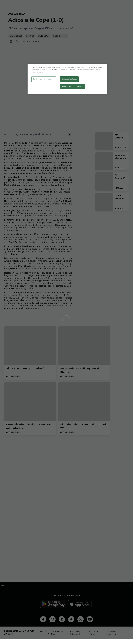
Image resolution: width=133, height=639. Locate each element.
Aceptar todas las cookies (73, 86)
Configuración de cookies (44, 79)
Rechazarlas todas (69, 79)
